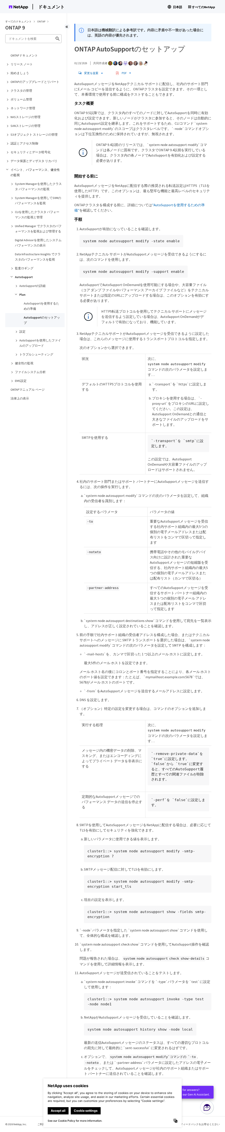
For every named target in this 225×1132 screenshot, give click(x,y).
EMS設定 (21, 381)
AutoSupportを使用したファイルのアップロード (40, 343)
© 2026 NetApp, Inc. (16, 1124)
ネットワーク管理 (23, 108)
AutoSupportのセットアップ (42, 320)
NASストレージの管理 (25, 117)
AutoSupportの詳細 (32, 286)
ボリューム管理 (21, 99)
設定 (22, 332)
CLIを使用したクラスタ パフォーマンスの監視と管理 (37, 214)
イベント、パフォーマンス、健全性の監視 (35, 172)
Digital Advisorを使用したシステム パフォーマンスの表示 (38, 242)
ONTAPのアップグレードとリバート (35, 82)
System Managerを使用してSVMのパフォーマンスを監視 (38, 200)
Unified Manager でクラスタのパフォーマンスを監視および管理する (38, 228)
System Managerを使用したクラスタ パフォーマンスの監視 (38, 186)
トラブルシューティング (36, 354)
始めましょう (20, 73)
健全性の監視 (24, 363)
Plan (22, 295)
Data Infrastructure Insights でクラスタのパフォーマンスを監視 (38, 256)
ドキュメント (51, 6)
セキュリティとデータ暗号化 (31, 152)
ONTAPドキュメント (24, 55)
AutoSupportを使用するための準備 (41, 306)
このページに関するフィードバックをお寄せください (188, 1124)
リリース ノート (22, 64)
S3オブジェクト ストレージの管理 (34, 135)
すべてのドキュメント (18, 21)
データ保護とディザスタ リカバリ (34, 161)
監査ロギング (24, 268)
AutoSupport (24, 277)
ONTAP (41, 21)
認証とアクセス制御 (24, 143)
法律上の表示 (20, 398)
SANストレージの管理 (25, 126)
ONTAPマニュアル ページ (28, 390)
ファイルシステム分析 (30, 372)
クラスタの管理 (21, 91)
